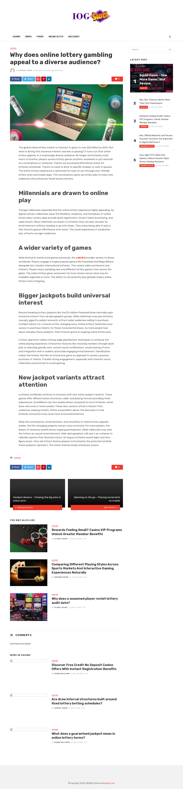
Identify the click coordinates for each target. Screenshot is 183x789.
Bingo (28, 36)
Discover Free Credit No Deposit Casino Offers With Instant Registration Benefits (84, 667)
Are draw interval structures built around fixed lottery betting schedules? (84, 701)
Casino (16, 36)
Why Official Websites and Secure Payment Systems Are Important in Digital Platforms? (156, 138)
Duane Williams (62, 674)
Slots (144, 88)
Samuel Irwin (25, 70)
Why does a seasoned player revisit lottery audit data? (85, 600)
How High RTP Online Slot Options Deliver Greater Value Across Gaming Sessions (154, 158)
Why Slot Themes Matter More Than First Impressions (154, 101)
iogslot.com (109, 783)
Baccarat (74, 36)
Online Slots (55, 36)
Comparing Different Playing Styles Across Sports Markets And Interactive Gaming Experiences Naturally (85, 568)
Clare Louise (60, 539)
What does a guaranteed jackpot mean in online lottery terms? (83, 735)
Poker (40, 36)
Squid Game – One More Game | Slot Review (153, 79)
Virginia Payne (61, 577)
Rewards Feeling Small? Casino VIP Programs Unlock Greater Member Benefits (87, 532)
